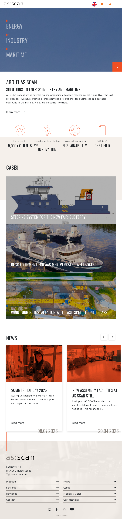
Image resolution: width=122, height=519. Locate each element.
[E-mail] (102, 4)
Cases (66, 487)
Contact (10, 499)
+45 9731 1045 (18, 474)
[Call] (110, 4)
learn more (13, 112)
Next (112, 337)
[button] (118, 4)
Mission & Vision (72, 493)
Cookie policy (61, 515)
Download (11, 493)
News (66, 481)
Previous (104, 337)
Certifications (71, 499)
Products (11, 481)
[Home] (44, 4)
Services (11, 487)
